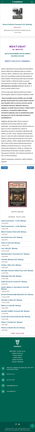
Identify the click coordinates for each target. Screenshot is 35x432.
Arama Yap (2, 2)
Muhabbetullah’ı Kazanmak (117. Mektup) (15, 255)
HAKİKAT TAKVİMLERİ (17, 361)
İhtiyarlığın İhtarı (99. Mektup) (11, 277)
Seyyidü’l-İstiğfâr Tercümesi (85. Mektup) (15, 312)
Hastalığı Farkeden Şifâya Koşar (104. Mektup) (17, 272)
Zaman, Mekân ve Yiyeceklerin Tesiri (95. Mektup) (15, 289)
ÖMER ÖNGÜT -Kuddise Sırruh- (17, 351)
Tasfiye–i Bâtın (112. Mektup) (11, 266)
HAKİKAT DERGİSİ (17, 355)
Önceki (5, 167)
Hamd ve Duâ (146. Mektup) (10, 244)
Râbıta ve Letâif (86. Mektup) (11, 307)
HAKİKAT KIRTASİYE (17, 359)
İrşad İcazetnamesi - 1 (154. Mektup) (13, 227)
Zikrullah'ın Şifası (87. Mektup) (11, 301)
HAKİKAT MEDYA (17, 357)
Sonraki (30, 167)
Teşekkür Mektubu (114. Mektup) (12, 261)
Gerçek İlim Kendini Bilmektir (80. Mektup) (15, 318)
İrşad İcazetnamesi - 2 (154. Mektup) (13, 222)
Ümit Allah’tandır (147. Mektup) (11, 238)
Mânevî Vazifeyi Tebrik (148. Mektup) (13, 233)
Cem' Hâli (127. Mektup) (9, 249)
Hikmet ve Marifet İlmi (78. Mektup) (13, 329)
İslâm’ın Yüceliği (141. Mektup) (11, 323)
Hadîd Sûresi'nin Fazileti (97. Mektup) (14, 283)
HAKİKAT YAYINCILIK (17, 353)
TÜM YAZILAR (17, 333)
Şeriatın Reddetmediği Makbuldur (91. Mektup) (17, 296)
